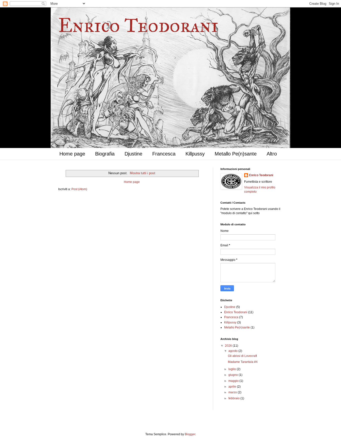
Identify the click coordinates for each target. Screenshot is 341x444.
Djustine (133, 153)
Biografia (105, 153)
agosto (233, 351)
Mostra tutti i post (142, 173)
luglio (232, 369)
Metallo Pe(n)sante (236, 153)
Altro (272, 153)
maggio (233, 381)
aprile (232, 386)
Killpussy (195, 153)
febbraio (234, 398)
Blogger (190, 434)
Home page (72, 153)
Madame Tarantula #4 (243, 362)
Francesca (163, 153)
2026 (229, 345)
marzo (233, 392)
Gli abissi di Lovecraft (242, 356)
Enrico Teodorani (138, 25)
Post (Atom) (79, 189)
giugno (233, 375)
